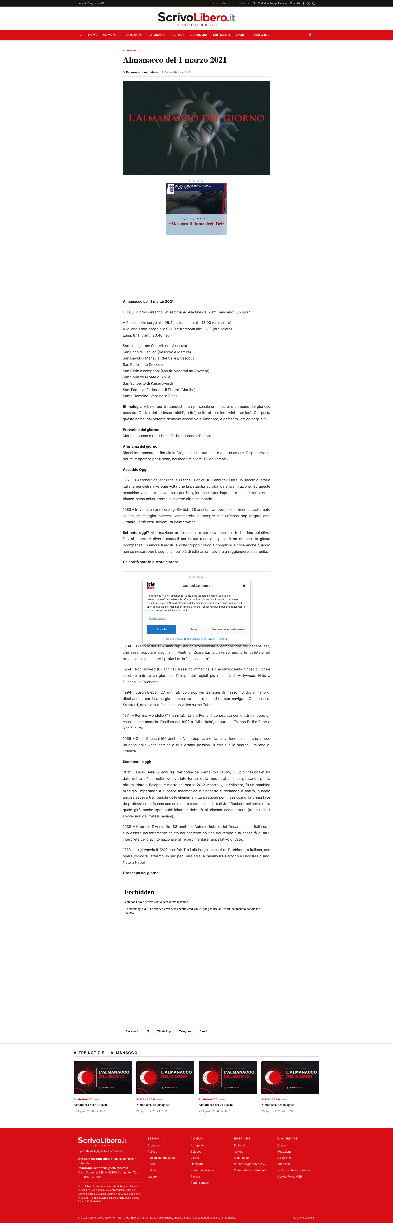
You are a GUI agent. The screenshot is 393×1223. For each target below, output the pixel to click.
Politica (178, 34)
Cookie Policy (174, 638)
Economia (198, 34)
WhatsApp (164, 1031)
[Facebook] (303, 3)
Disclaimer (284, 1157)
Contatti (222, 638)
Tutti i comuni (200, 1182)
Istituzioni (132, 34)
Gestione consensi (304, 1217)
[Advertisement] (196, 267)
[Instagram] (313, 3)
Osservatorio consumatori (251, 1170)
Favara (195, 1176)
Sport (241, 34)
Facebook (132, 1031)
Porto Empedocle (202, 1170)
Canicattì (197, 1164)
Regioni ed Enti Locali (162, 1157)
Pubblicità (284, 1164)
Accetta (161, 629)
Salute (152, 1170)
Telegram (185, 1031)
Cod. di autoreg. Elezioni (272, 3)
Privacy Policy (221, 3)
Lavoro (152, 1176)
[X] (308, 3)
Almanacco (132, 50)
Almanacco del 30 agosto (153, 1104)
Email (203, 1031)
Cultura (239, 1151)
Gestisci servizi (157, 618)
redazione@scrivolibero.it (111, 1168)
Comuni (109, 34)
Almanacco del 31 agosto (91, 1104)
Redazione (284, 1151)
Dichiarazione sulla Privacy (200, 638)
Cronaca (157, 34)
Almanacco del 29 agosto (216, 1104)
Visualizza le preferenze (228, 629)
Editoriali (221, 34)
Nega (193, 629)
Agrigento (197, 1145)
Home (92, 34)
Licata (195, 1157)
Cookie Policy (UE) (244, 3)
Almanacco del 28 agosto (278, 1104)
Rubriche (259, 34)
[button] (244, 586)
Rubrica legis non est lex (250, 1164)
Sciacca (196, 1151)
